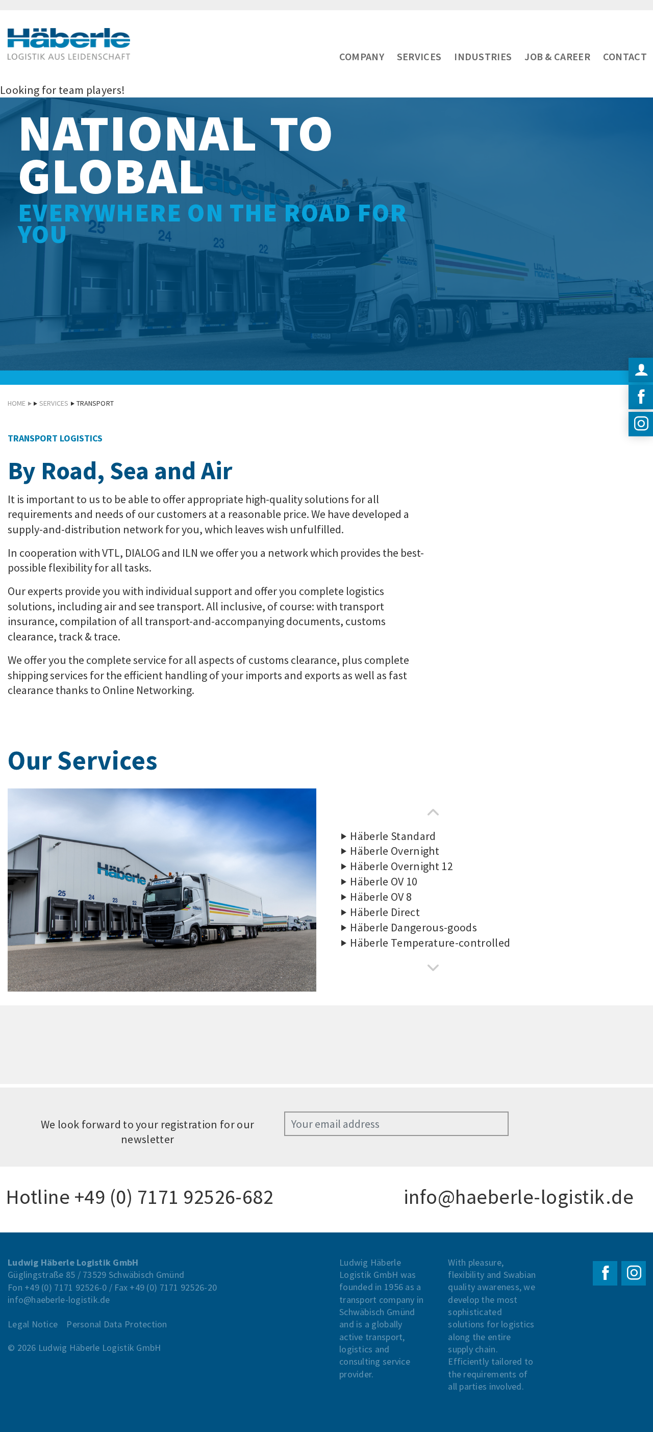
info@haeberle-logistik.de (519, 1196)
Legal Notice (33, 1324)
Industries (483, 56)
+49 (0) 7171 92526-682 (174, 1196)
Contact (625, 56)
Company (361, 56)
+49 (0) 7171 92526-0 (65, 1287)
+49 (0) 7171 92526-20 (173, 1287)
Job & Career (557, 56)
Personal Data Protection (116, 1324)
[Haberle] (69, 44)
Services (419, 56)
